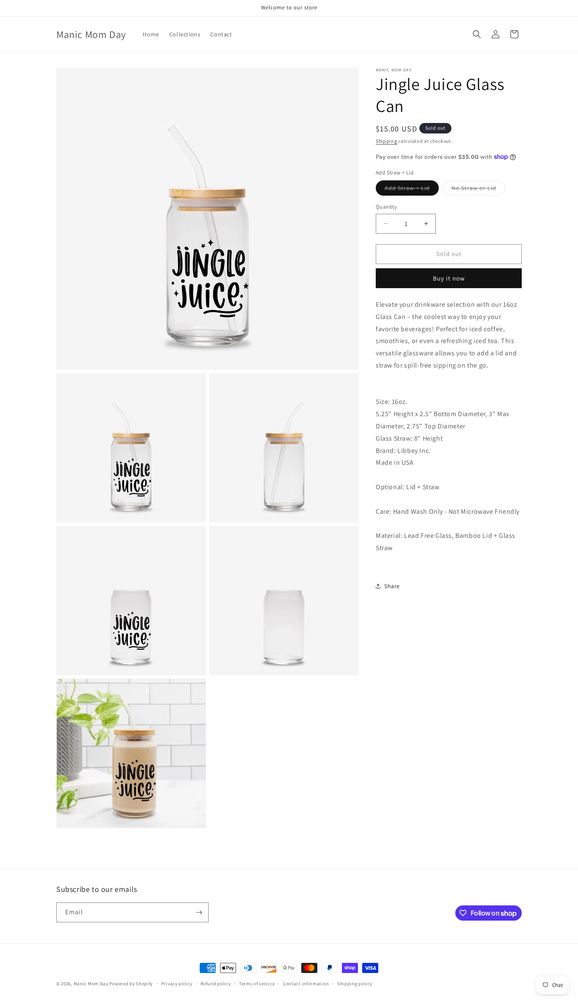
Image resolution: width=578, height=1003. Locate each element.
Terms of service (257, 984)
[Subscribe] (199, 912)
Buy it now (449, 278)
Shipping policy (354, 984)
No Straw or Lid (478, 190)
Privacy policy (177, 984)
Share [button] (392, 585)
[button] (477, 34)
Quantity (386, 206)
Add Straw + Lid (412, 190)
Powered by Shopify (131, 984)
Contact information (306, 984)
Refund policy (216, 984)
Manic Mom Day (91, 984)
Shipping (386, 141)
